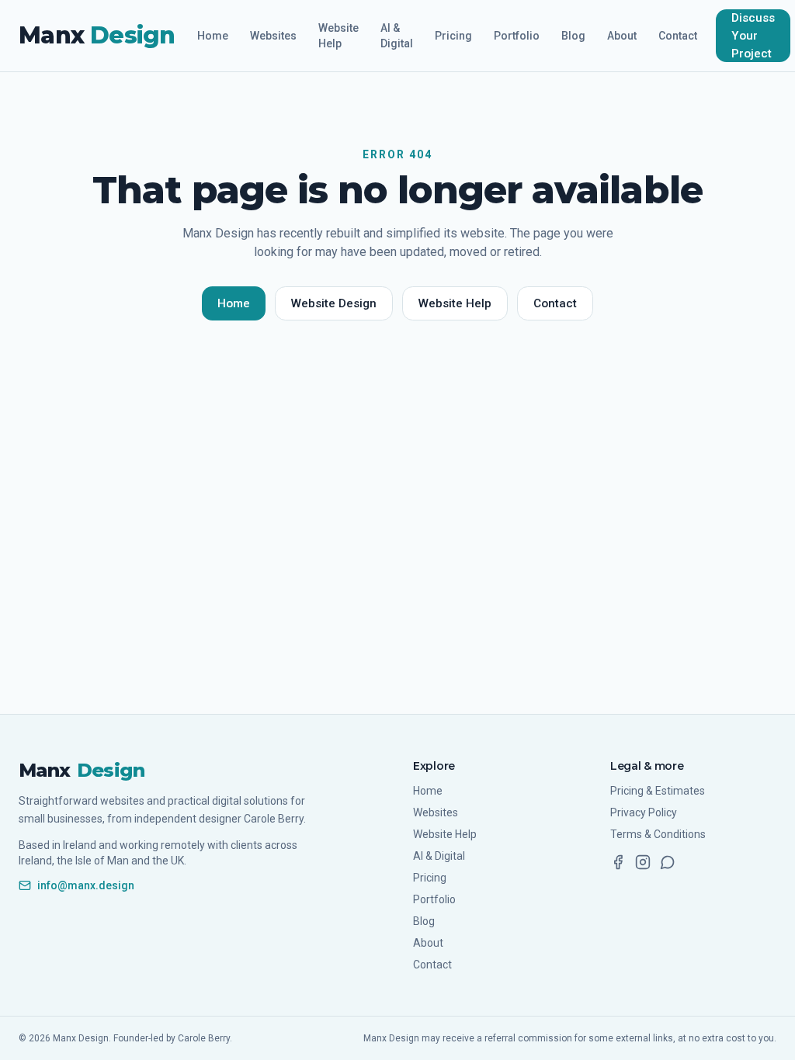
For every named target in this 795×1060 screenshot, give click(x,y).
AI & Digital (396, 36)
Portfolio (517, 35)
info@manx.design (85, 885)
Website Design (334, 303)
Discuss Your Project (753, 36)
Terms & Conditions (658, 834)
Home (212, 35)
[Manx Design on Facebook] (618, 862)
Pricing (453, 35)
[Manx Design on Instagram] (643, 862)
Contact (677, 35)
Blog (573, 35)
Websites (273, 35)
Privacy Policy (643, 812)
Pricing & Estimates (657, 791)
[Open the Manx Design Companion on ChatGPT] (667, 862)
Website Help (338, 36)
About (622, 35)
